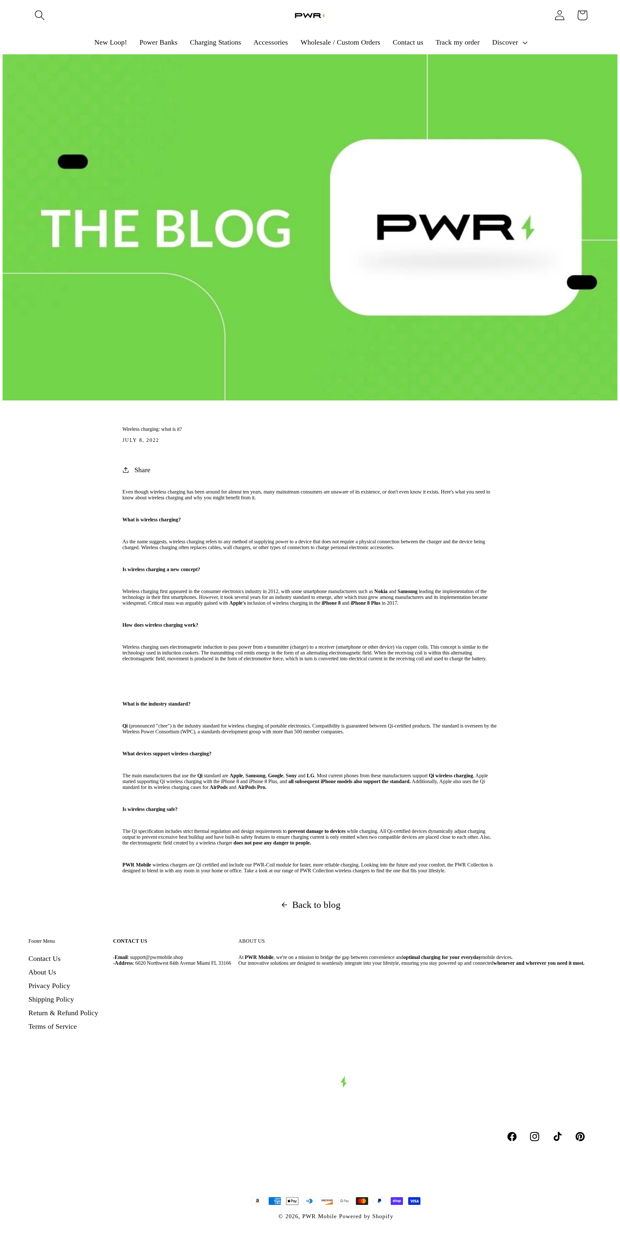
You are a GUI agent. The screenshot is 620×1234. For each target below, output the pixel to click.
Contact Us (44, 958)
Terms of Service (52, 1026)
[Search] (39, 15)
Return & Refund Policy (63, 1013)
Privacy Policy (49, 986)
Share (142, 470)
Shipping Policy (51, 999)
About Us (42, 972)
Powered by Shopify (366, 1216)
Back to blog (316, 904)
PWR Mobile (319, 1216)
